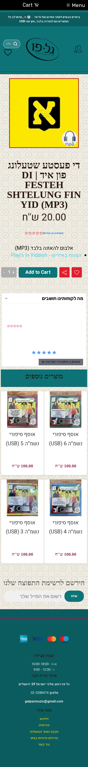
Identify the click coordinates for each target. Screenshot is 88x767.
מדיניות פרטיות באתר (44, 738)
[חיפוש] (15, 44)
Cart (28, 5)
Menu (78, 5)
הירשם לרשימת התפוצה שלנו (44, 582)
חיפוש (44, 718)
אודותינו (44, 725)
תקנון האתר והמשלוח (44, 731)
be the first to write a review (61, 362)
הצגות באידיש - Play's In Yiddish (46, 255)
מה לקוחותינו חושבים (62, 298)
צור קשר (44, 744)
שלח (74, 596)
